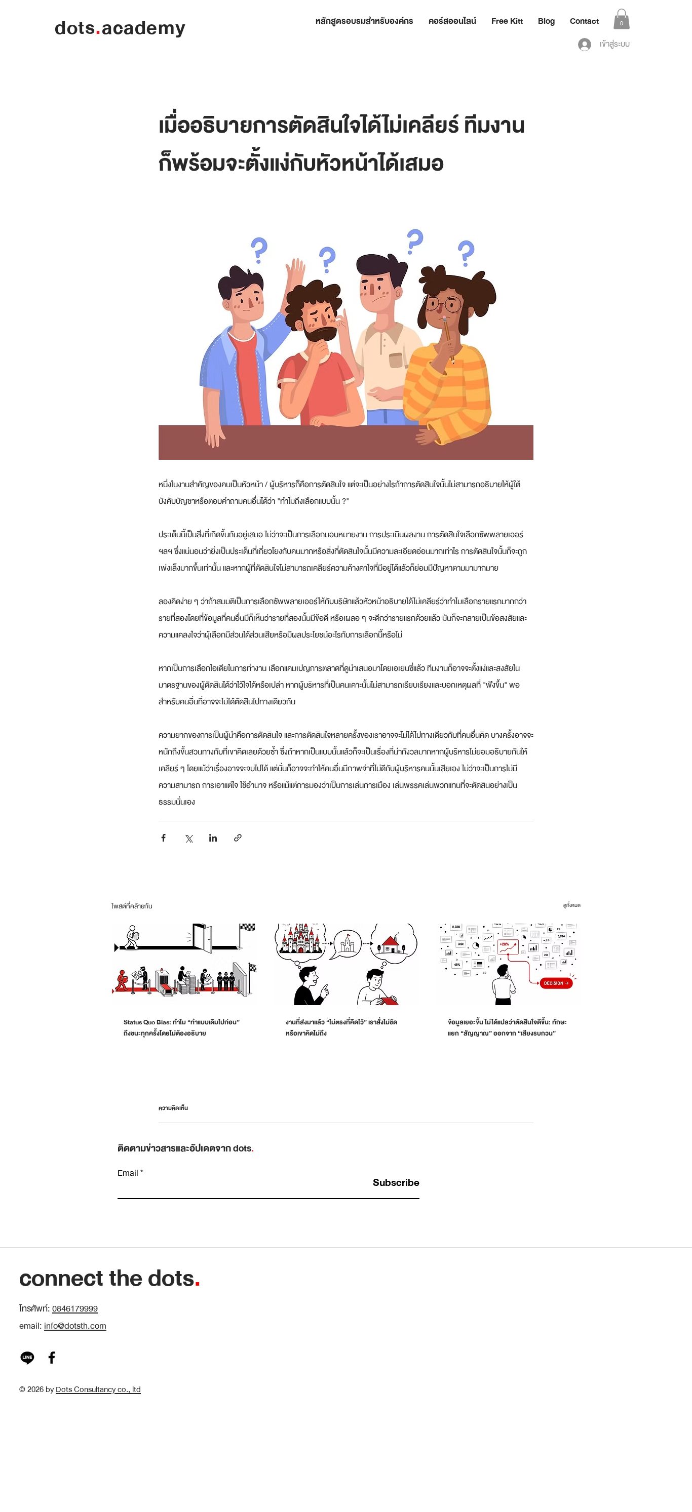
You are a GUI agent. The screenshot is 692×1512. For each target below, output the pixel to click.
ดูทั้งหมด (572, 905)
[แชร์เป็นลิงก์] (238, 838)
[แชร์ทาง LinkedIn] (213, 838)
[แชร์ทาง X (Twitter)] (188, 838)
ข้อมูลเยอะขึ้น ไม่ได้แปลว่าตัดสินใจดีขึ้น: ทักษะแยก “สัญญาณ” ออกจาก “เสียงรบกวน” (507, 1028)
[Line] (27, 1357)
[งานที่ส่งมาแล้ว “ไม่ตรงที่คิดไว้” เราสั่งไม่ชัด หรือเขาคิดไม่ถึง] (346, 964)
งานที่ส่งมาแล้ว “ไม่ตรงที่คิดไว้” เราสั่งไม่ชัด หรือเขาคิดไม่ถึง (341, 1028)
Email (128, 1173)
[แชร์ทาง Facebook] (163, 838)
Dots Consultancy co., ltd (98, 1389)
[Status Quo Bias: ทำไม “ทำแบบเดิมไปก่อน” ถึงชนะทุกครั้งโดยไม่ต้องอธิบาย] (183, 964)
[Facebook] (52, 1357)
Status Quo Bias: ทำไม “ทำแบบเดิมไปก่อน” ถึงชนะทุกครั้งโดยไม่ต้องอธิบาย (182, 1028)
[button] (621, 19)
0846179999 (75, 1308)
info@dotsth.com (75, 1326)
